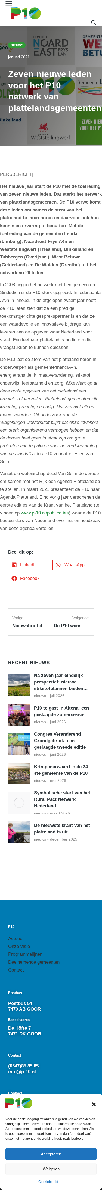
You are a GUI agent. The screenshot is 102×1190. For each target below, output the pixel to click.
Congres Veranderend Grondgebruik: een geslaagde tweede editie (60, 741)
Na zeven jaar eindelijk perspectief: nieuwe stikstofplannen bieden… (61, 682)
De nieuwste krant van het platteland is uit (62, 829)
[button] (94, 1104)
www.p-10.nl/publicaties (45, 513)
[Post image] (19, 685)
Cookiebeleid (48, 1182)
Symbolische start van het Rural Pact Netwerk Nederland (62, 799)
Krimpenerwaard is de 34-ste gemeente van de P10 (61, 770)
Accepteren (51, 1154)
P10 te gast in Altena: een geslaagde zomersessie (61, 711)
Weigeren (51, 1169)
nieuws (40, 696)
